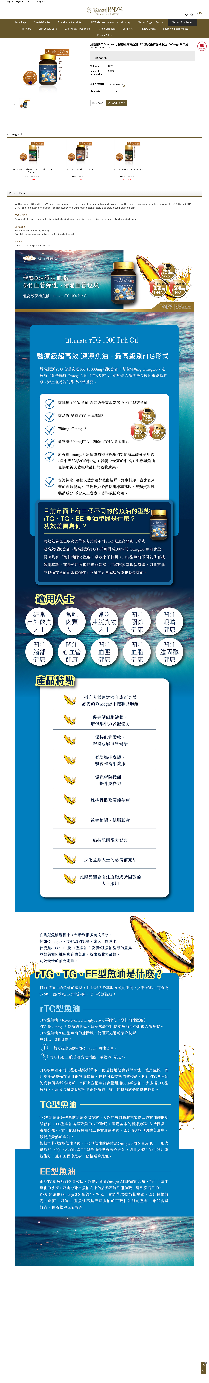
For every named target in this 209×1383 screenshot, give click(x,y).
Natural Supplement (183, 22)
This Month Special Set (70, 22)
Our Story (127, 28)
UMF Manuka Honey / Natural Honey (110, 22)
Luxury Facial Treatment (77, 28)
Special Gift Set (42, 22)
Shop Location (107, 28)
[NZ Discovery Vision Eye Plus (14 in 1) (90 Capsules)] (32, 153)
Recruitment (149, 28)
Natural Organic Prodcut (151, 22)
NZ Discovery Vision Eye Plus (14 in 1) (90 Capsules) (32, 170)
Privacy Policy (104, 35)
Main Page (20, 22)
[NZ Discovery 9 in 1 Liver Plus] (80, 153)
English (40, 1)
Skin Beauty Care (48, 28)
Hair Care (26, 28)
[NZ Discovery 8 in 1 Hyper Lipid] (128, 153)
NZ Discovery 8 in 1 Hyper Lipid (128, 169)
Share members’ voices (175, 28)
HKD (29, 1)
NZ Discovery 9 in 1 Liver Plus (81, 169)
